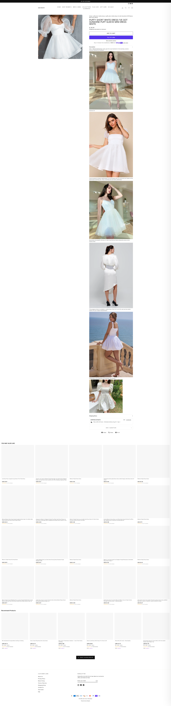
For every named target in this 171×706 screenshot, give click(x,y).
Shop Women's (67, 7)
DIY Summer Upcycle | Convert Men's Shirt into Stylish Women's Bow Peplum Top (154, 641)
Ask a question (111, 427)
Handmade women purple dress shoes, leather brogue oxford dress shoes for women (119, 479)
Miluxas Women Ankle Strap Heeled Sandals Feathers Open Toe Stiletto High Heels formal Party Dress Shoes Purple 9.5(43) (17, 520)
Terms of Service (42, 683)
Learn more (125, 42)
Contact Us (41, 687)
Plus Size (95, 7)
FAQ (39, 691)
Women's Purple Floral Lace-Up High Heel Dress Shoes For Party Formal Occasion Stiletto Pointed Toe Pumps (84, 520)
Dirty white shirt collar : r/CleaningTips (122, 640)
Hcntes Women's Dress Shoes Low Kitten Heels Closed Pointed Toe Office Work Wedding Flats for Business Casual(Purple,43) (118, 520)
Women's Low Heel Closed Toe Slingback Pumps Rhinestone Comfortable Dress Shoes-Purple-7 (118, 560)
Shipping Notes (93, 416)
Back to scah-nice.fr (86, 657)
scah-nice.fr (41, 7)
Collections (86, 7)
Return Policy (41, 681)
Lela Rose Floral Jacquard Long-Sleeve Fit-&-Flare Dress (13, 478)
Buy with (111, 37)
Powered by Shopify (85, 700)
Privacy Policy (41, 678)
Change (128, 419)
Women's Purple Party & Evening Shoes (10, 559)
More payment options (111, 40)
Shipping (91, 29)
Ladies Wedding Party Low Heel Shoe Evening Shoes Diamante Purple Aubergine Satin (50, 560)
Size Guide (41, 689)
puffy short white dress (99, 16)
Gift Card (103, 7)
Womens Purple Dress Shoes (75, 478)
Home (59, 7)
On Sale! (111, 7)
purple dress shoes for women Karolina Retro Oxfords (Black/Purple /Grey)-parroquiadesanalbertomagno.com (51, 600)
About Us (40, 676)
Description (92, 47)
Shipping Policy (42, 685)
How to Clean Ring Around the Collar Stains (39, 640)
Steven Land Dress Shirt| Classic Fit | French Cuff (97, 640)
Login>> (6, 648)
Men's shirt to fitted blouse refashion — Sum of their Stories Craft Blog (70, 641)
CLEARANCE (86, 8)
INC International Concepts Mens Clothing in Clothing (12, 640)
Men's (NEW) (77, 7)
